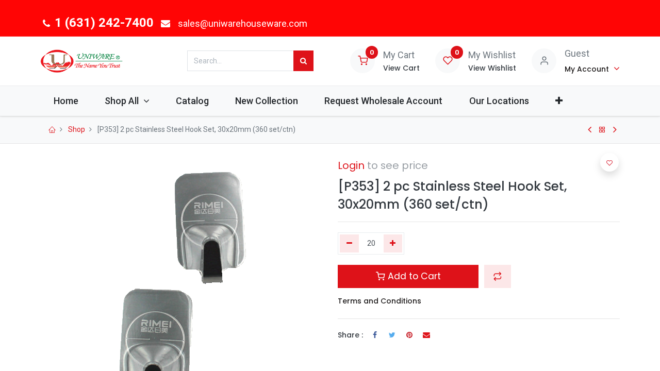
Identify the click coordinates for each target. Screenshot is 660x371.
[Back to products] (602, 130)
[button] (558, 100)
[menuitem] (65, 100)
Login (351, 165)
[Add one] (393, 243)
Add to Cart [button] (413, 276)
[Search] (303, 60)
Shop (76, 129)
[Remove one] (349, 243)
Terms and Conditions (379, 301)
